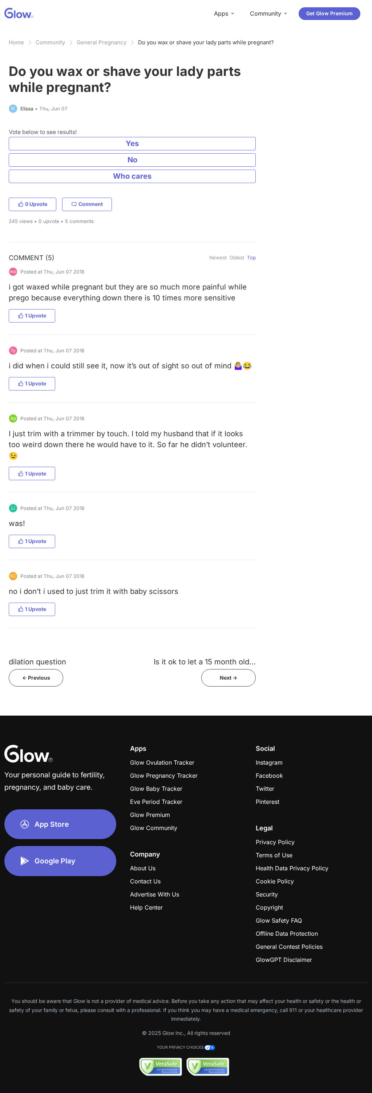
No (132, 159)
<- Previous (36, 678)
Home (16, 42)
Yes (132, 143)
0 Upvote (36, 204)
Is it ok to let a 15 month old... (205, 661)
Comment (90, 204)
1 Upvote (35, 315)
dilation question (37, 661)
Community (50, 42)
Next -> (228, 678)
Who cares (132, 176)
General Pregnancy (101, 42)
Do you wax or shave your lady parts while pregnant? (206, 42)
